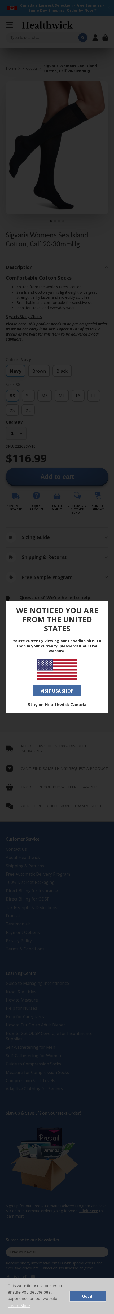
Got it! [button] (88, 1296)
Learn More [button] (19, 1305)
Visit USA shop (57, 691)
